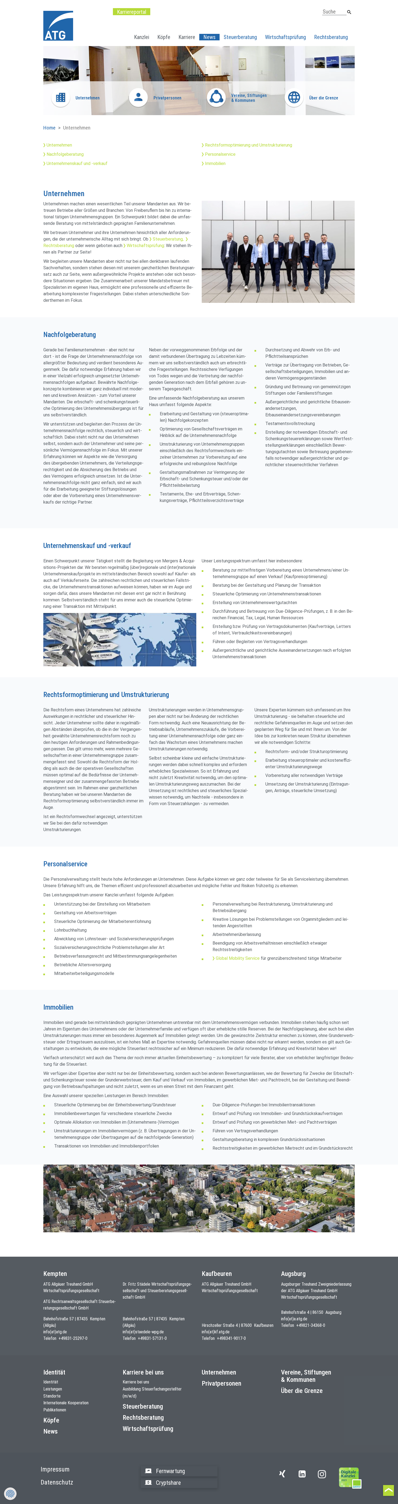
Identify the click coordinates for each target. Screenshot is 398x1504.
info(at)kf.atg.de (216, 1331)
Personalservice (220, 154)
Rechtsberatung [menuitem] (331, 37)
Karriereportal (131, 12)
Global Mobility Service (238, 958)
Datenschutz (57, 1482)
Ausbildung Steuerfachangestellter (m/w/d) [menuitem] (152, 1392)
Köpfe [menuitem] (163, 37)
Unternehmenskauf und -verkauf (77, 163)
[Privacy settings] (10, 1493)
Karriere (186, 37)
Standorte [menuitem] (52, 1396)
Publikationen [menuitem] (54, 1409)
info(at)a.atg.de (294, 1318)
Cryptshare (168, 1482)
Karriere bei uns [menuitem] (136, 1382)
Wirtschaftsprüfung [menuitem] (285, 37)
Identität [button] (54, 1372)
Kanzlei (141, 37)
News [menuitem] (209, 37)
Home (49, 128)
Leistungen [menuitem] (52, 1389)
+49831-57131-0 (152, 1338)
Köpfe (51, 1420)
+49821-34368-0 (310, 1325)
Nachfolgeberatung (65, 154)
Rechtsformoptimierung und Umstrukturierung (248, 145)
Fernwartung (170, 1471)
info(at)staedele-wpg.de (143, 1331)
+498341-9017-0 (231, 1338)
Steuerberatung (143, 1406)
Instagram (322, 1474)
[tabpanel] (199, 80)
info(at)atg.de (55, 1331)
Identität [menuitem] (50, 1382)
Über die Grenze (302, 1391)
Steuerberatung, (168, 239)
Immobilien (215, 163)
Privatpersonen (221, 1383)
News (50, 1431)
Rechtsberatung (143, 1417)
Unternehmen (59, 145)
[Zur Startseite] (350, 1477)
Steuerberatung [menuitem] (240, 37)
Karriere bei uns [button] (143, 1372)
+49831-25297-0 (72, 1338)
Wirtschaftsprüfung (145, 245)
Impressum (55, 1469)
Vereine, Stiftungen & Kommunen (306, 1376)
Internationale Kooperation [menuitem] (66, 1402)
